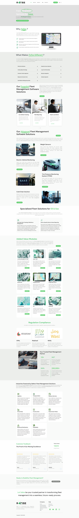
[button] (17, 462)
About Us (34, 2)
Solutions (38, 2)
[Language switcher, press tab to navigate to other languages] (60, 2)
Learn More (37, 123)
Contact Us (46, 2)
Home (31, 2)
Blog (42, 2)
